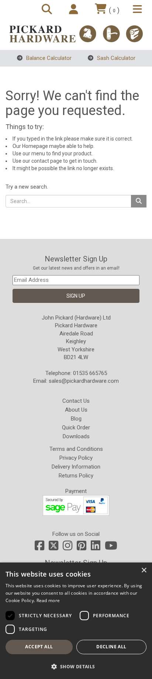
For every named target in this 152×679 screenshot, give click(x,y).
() (114, 10)
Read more (48, 600)
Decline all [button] (111, 646)
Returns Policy (76, 475)
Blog (76, 418)
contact (40, 161)
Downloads (76, 436)
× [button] (143, 570)
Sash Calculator (115, 58)
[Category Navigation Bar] (138, 10)
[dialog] (76, 621)
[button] (76, 666)
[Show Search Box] (48, 10)
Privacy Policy (76, 458)
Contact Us (76, 401)
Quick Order (76, 427)
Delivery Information (76, 466)
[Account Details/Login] (74, 10)
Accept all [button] (39, 646)
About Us (76, 409)
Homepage (35, 146)
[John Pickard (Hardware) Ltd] (76, 33)
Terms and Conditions (76, 449)
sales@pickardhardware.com (84, 381)
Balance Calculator (48, 58)
